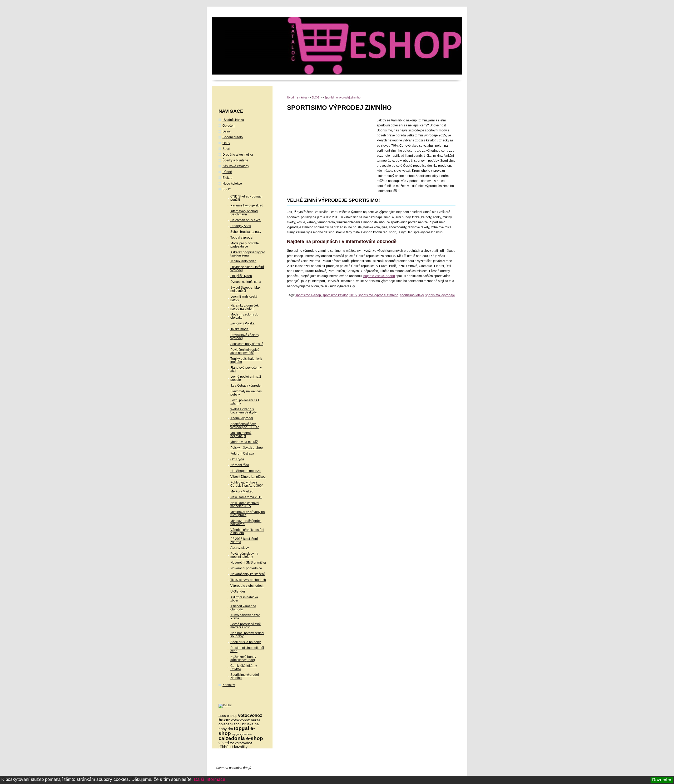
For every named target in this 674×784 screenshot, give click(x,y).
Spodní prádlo (232, 137)
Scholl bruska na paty (245, 232)
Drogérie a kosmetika (237, 154)
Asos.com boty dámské (246, 344)
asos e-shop (228, 716)
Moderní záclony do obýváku (244, 316)
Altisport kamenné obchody (243, 607)
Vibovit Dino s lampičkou (248, 477)
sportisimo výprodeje (440, 295)
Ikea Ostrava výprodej (245, 385)
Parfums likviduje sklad (246, 205)
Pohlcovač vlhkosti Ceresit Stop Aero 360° (246, 484)
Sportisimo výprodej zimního (342, 97)
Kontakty (228, 685)
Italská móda (239, 329)
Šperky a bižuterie (235, 160)
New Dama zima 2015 (246, 497)
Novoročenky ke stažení (247, 574)
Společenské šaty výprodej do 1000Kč (244, 425)
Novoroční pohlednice (246, 568)
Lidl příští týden (241, 276)
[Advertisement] (331, 153)
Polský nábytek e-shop (246, 448)
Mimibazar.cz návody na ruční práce (247, 513)
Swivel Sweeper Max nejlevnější (245, 289)
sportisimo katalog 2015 (340, 295)
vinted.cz (226, 743)
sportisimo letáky (412, 295)
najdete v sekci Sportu (379, 276)
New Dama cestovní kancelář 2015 (244, 504)
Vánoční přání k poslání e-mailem (247, 531)
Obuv (226, 143)
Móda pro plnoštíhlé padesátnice (244, 244)
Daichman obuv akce (245, 220)
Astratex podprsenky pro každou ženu (247, 253)
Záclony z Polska (242, 323)
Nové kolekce (232, 183)
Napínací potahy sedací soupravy (247, 634)
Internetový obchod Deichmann (244, 212)
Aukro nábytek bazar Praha (245, 616)
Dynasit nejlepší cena (245, 282)
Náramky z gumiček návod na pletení (244, 307)
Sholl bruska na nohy (245, 642)
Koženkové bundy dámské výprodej (243, 658)
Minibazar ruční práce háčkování (245, 522)
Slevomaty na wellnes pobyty (246, 392)
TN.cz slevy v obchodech (248, 580)
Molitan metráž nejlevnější (240, 434)
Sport (226, 149)
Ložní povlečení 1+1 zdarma (244, 401)
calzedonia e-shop (241, 738)
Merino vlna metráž (244, 442)
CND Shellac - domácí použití (246, 198)
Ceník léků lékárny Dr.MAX (243, 667)
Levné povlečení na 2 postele (245, 378)
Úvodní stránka (297, 97)
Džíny (226, 131)
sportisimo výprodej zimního (378, 295)
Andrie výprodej (241, 418)
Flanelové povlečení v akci (246, 369)
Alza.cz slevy (239, 548)
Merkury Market (241, 491)
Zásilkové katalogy (235, 166)
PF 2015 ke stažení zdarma (244, 540)
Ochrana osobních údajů (233, 768)
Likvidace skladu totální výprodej (247, 268)
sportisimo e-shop (308, 295)
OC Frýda (237, 459)
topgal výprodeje (242, 734)
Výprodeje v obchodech (247, 586)
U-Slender (237, 591)
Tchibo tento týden (243, 261)
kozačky (240, 746)
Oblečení (228, 125)
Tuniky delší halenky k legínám (246, 360)
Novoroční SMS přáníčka (248, 562)
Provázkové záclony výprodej (244, 336)
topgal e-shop (237, 731)
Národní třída (239, 465)
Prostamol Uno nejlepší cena (247, 649)
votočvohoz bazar (240, 717)
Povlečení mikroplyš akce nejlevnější (244, 351)
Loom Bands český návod (243, 298)
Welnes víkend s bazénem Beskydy (243, 410)
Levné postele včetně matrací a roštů (245, 625)
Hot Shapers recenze (245, 471)
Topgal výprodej (241, 237)
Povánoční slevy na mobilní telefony (244, 555)
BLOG (315, 97)
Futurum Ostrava (242, 453)
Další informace (209, 779)
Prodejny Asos (240, 226)
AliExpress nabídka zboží (244, 598)
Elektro (227, 178)
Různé (227, 172)
